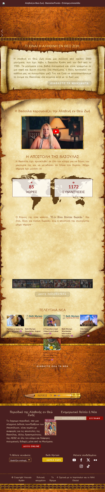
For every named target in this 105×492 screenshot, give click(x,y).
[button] (52, 31)
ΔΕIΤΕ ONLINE (31, 446)
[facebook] (81, 460)
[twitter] (88, 460)
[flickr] (95, 460)
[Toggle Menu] (100, 3)
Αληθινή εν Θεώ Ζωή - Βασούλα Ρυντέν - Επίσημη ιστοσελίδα (52, 3)
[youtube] (74, 460)
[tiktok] (88, 466)
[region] (52, 18)
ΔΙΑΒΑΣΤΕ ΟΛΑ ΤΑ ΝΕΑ (52, 366)
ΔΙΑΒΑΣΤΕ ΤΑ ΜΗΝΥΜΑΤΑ (69, 83)
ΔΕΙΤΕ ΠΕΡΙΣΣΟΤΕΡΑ (52, 294)
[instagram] (81, 466)
